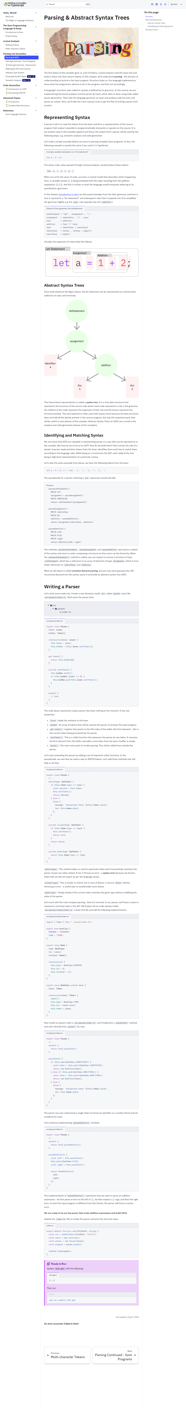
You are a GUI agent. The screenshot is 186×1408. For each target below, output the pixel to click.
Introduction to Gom (69, 194)
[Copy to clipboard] (135, 157)
